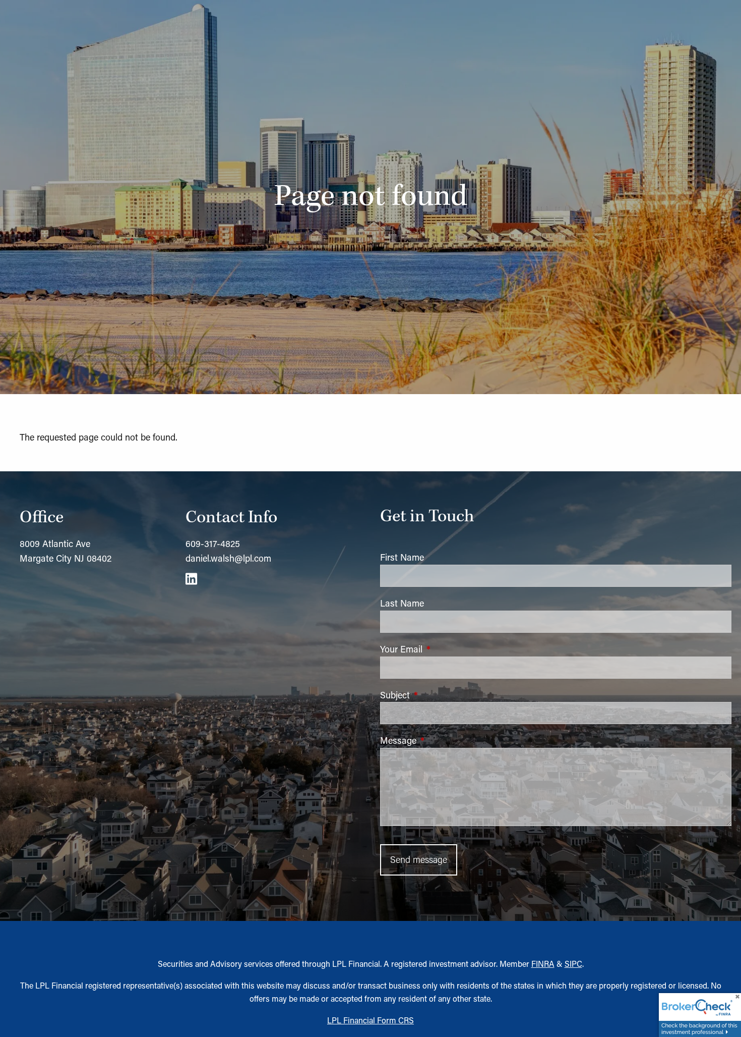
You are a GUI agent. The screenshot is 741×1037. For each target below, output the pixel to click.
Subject (436, 695)
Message (440, 740)
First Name (402, 557)
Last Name (402, 603)
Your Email (443, 649)
